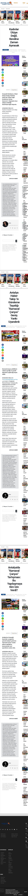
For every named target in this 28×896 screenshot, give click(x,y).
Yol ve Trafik (10, 856)
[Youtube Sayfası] (8, 829)
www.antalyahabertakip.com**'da (10, 379)
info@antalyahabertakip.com (12, 225)
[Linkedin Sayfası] (10, 829)
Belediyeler (8, 8)
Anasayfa (3, 8)
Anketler (2, 878)
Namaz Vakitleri (10, 858)
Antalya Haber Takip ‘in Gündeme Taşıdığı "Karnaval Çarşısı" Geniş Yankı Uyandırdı (25, 175)
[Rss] (13, 829)
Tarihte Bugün (10, 864)
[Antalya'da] (10, 604)
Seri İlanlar (11, 867)
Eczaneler (11, 860)
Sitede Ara (3, 877)
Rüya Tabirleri (3, 881)
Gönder (16, 240)
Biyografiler (3, 880)
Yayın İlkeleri (3, 835)
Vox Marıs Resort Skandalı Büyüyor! (25, 145)
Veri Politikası (3, 836)
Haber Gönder (14, 836)
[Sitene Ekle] (17, 829)
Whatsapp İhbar (14, 835)
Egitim (2, 863)
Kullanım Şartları (14, 833)
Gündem (16, 2)
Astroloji (2, 883)
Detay (15, 894)
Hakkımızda (3, 833)
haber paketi (2, 893)
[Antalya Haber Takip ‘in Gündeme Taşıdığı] (10, 335)
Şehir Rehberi (10, 870)
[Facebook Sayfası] (1, 829)
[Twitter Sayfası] (3, 829)
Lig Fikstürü (10, 862)
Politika (2, 854)
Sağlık (2, 860)
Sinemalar (11, 866)
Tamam (20, 894)
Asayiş (7, 546)
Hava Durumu (10, 853)
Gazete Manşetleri (11, 872)
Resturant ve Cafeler (3, 859)
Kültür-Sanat (3, 862)
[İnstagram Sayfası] (6, 829)
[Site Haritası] (15, 829)
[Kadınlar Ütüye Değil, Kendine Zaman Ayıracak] (10, 60)
